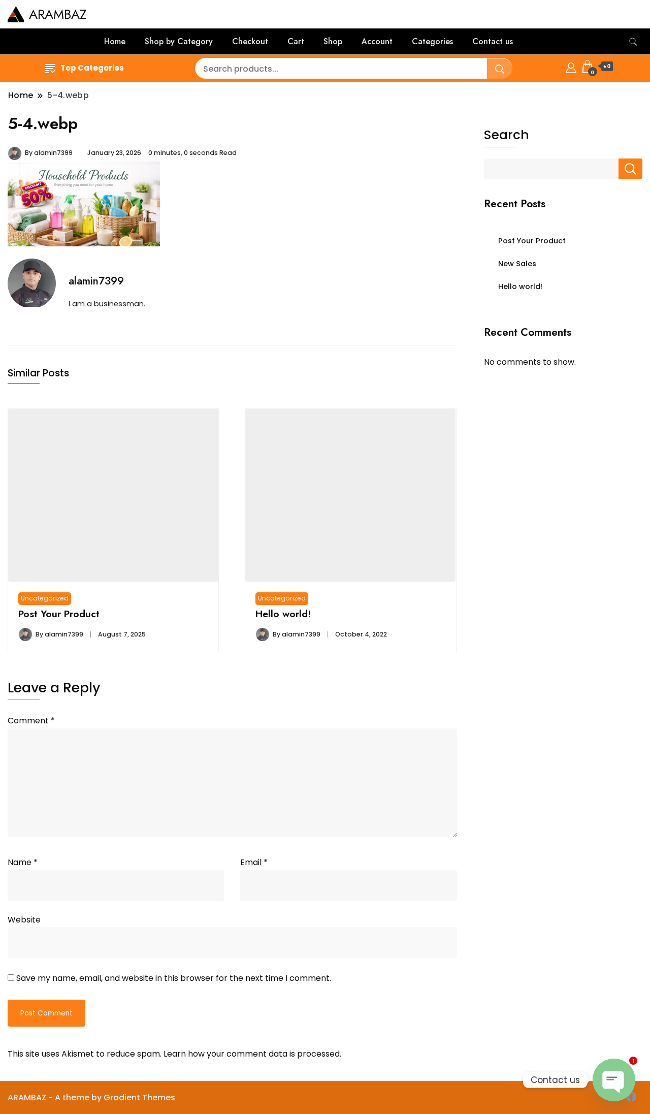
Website (24, 920)
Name (23, 862)
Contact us (492, 41)
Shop (332, 41)
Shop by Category (179, 41)
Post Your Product (59, 614)
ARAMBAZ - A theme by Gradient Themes (91, 1097)
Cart (295, 41)
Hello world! (283, 614)
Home (114, 41)
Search (506, 135)
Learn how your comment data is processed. (252, 1054)
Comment (31, 720)
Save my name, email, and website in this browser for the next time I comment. (173, 978)
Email (254, 862)
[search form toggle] (633, 42)
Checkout (250, 41)
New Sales (517, 264)
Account (377, 41)
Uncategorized (45, 598)
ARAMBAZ (58, 14)
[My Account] (571, 66)
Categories (432, 41)
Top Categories (92, 67)
